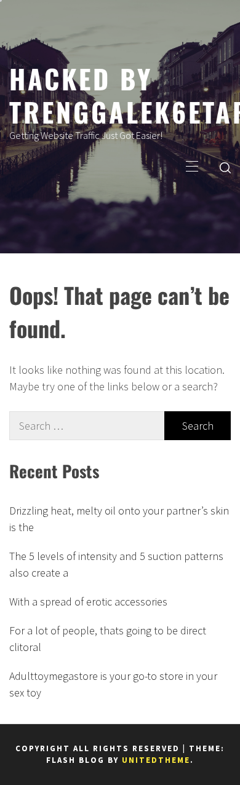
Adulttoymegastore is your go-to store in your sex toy (113, 684)
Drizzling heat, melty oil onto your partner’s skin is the (119, 518)
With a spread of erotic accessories (88, 601)
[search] (225, 167)
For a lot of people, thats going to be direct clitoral (107, 638)
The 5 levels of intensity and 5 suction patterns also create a (116, 564)
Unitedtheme (156, 760)
